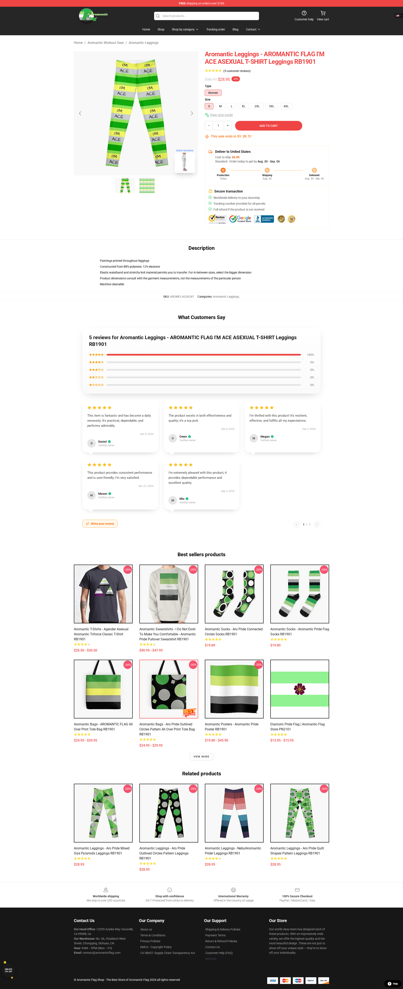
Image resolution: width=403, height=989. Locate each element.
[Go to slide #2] (147, 185)
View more (202, 756)
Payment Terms (215, 935)
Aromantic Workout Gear (106, 43)
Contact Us (212, 947)
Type (208, 86)
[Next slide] (191, 113)
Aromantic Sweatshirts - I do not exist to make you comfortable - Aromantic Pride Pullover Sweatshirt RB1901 (167, 634)
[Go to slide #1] (125, 185)
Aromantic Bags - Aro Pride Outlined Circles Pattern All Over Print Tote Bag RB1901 (167, 729)
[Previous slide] (80, 113)
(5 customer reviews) (237, 71)
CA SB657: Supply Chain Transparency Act (167, 953)
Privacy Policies (150, 941)
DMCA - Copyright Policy (156, 947)
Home (78, 43)
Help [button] (395, 983)
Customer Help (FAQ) (219, 953)
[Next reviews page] (317, 524)
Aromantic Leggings (143, 43)
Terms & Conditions (152, 935)
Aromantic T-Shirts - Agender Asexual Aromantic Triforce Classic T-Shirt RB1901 (101, 634)
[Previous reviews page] (296, 524)
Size (208, 99)
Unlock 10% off (8, 970)
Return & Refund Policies (221, 941)
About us (146, 929)
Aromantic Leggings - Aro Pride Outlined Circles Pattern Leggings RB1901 (163, 853)
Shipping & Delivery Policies (222, 929)
